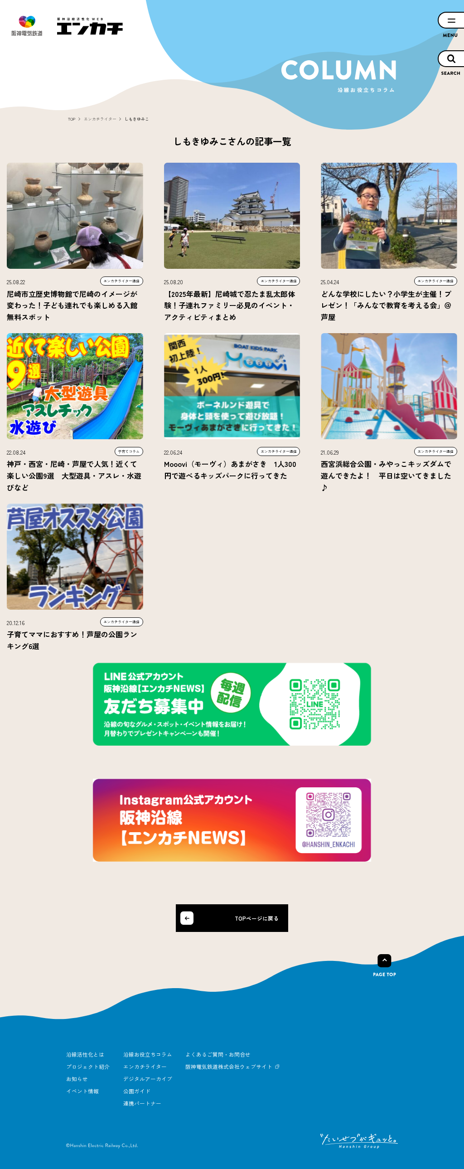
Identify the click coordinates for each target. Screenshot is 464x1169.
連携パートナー (142, 1103)
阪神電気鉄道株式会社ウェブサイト (228, 1066)
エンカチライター (145, 1066)
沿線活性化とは (85, 1054)
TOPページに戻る (257, 918)
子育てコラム (129, 451)
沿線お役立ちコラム (147, 1054)
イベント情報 (82, 1091)
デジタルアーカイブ (147, 1078)
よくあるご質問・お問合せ (218, 1054)
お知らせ (77, 1078)
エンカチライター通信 (121, 280)
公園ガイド (136, 1091)
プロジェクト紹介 (88, 1066)
